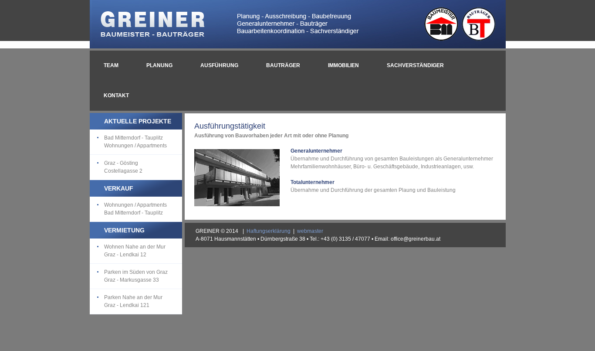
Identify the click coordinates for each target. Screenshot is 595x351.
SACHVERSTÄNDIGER (415, 65)
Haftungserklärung (269, 231)
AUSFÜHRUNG (219, 65)
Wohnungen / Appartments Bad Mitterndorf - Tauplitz (135, 209)
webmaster (310, 231)
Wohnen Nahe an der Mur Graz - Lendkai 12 (135, 251)
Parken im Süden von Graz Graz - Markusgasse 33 (136, 276)
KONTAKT (116, 95)
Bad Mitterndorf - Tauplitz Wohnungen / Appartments (135, 142)
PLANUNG (159, 65)
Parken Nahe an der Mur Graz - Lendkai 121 (133, 301)
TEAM (111, 65)
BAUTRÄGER (283, 65)
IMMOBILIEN (343, 65)
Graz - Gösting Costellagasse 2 (123, 167)
